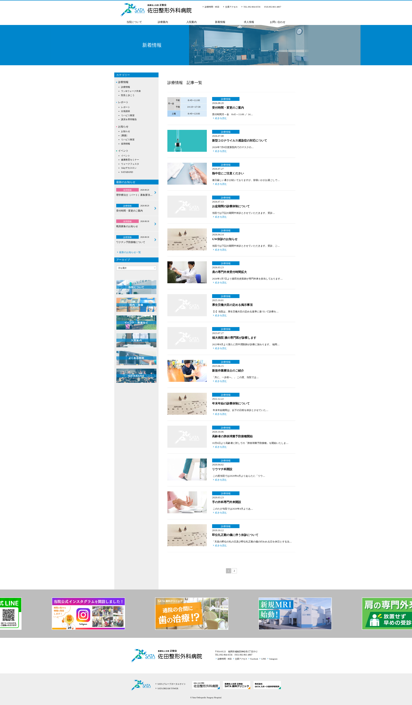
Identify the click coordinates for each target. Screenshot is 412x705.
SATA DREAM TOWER (168, 688)
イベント (123, 150)
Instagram (273, 659)
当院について (134, 22)
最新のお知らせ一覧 (130, 252)
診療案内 (163, 22)
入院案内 (191, 22)
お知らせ (123, 126)
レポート (123, 102)
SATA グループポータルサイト (172, 684)
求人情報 (249, 22)
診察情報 (123, 82)
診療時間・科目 (212, 7)
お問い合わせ (277, 22)
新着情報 (220, 22)
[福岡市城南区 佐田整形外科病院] (156, 13)
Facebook (254, 659)
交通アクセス (231, 7)
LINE (263, 659)
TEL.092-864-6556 (251, 7)
